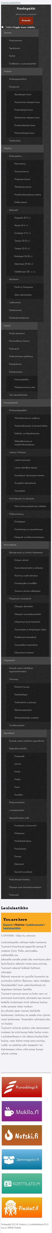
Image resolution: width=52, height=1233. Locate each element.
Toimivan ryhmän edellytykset (27, 591)
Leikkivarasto (15, 303)
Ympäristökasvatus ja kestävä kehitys (30, 426)
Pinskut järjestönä (17, 333)
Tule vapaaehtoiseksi (18, 395)
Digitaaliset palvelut (18, 749)
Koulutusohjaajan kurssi (24, 125)
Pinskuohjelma (15, 156)
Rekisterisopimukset (23, 710)
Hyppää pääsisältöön (11, 3)
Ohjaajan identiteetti (23, 607)
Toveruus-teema (21, 172)
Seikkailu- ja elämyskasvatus (26, 434)
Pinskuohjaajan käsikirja (19, 880)
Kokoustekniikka (21, 380)
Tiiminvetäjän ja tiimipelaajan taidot (30, 630)
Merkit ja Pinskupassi (23, 287)
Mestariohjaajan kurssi (24, 133)
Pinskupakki (19, 756)
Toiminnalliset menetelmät (25, 645)
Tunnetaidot (19, 491)
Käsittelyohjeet (20, 695)
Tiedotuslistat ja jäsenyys (25, 702)
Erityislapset (19, 522)
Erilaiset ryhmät (21, 560)
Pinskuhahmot (15, 364)
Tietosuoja (13, 679)
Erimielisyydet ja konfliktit (25, 583)
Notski (17, 772)
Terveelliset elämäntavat (25, 483)
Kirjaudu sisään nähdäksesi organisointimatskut (21, 670)
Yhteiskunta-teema (22, 187)
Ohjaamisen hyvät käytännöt (27, 622)
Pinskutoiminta (15, 41)
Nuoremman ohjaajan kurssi (27, 102)
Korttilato (18, 795)
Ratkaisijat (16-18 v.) (23, 256)
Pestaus (17, 857)
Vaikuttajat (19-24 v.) (23, 264)
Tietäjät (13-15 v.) (22, 249)
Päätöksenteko (15, 372)
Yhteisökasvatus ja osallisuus (27, 418)
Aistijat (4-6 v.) (21, 225)
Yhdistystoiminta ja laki (24, 387)
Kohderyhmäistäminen (19, 318)
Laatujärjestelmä (16, 810)
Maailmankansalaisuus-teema (27, 195)
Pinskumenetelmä (17, 803)
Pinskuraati (14, 895)
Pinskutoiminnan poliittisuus (21, 356)
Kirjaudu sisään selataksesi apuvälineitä (26, 741)
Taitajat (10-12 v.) (22, 241)
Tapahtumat (14, 48)
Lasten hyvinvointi (22, 460)
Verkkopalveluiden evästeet (26, 718)
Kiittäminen (19, 833)
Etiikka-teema (20, 202)
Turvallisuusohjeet (16, 725)
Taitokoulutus (15, 141)
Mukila (17, 780)
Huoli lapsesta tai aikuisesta (21, 499)
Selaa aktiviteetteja (22, 295)
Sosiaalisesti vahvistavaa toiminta (29, 476)
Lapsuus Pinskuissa (17, 452)
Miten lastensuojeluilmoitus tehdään (30, 506)
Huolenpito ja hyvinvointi (25, 826)
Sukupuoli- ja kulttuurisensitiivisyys (29, 537)
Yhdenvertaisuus (16, 514)
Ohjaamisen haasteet (24, 653)
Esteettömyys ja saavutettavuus (28, 529)
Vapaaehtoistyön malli (19, 818)
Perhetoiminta (15, 310)
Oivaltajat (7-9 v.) (22, 233)
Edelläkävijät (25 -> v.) (24, 272)
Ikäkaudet (13, 210)
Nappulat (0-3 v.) (22, 218)
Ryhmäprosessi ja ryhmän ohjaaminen (26, 553)
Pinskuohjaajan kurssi (23, 110)
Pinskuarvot (14, 349)
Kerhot (12, 56)
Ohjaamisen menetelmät (20, 599)
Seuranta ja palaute (23, 872)
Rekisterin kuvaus (21, 687)
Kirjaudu (26, 21)
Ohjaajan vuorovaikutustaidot (27, 614)
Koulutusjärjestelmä (17, 79)
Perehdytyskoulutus (22, 841)
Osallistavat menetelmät (25, 637)
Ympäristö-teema (22, 179)
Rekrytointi (19, 864)
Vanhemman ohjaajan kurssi (26, 118)
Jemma (17, 764)
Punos (17, 787)
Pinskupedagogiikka (18, 410)
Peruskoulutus (20, 849)
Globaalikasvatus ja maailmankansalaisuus (24, 443)
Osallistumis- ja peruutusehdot (22, 64)
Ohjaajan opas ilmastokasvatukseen (25, 887)
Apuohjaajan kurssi (22, 95)
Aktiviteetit (13, 279)
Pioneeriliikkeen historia (19, 341)
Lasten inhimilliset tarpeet (25, 468)
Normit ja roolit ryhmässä (25, 576)
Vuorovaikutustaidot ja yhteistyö (28, 568)
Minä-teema (19, 164)
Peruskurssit (14, 87)
